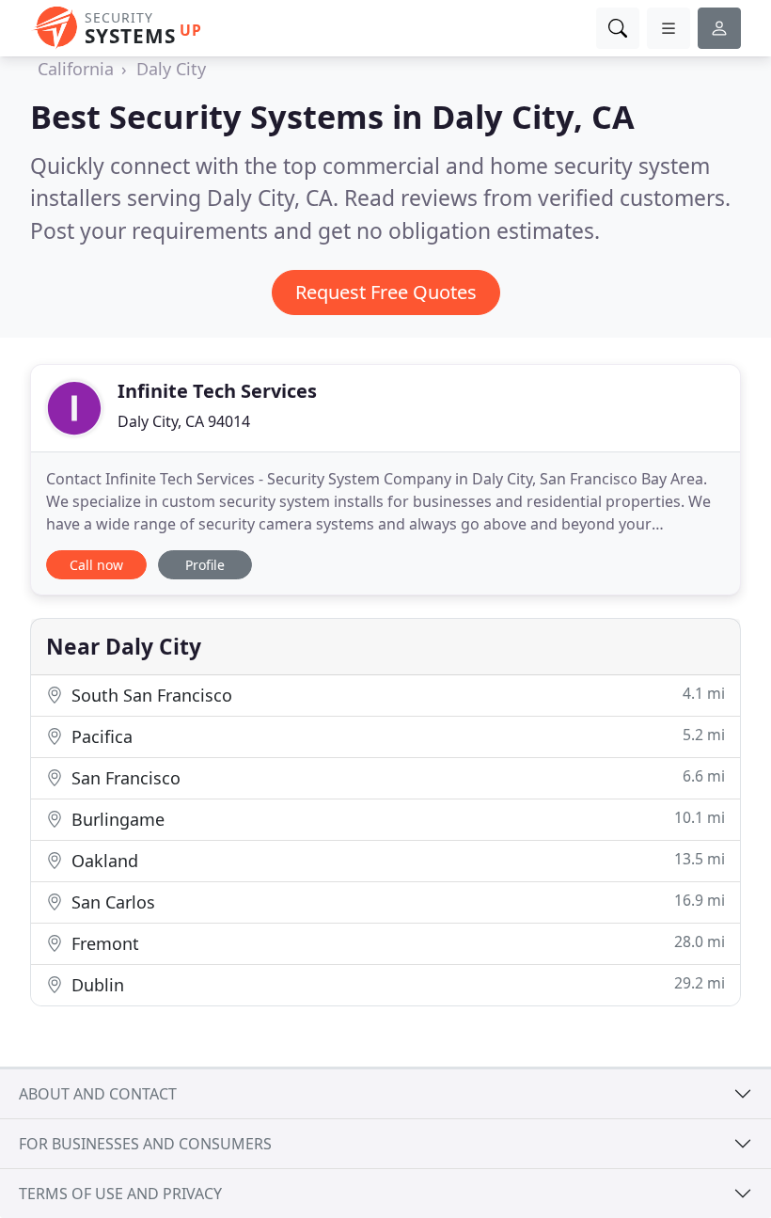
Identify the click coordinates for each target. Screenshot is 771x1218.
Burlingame (396, 818)
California (76, 68)
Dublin (396, 984)
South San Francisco (396, 694)
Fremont (396, 943)
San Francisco (396, 777)
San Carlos (396, 901)
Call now (96, 565)
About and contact (98, 1094)
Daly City (171, 68)
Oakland (396, 860)
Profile (205, 565)
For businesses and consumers (145, 1143)
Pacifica (396, 736)
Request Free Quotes (386, 292)
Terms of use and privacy (120, 1193)
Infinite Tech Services (217, 390)
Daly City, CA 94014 (184, 421)
